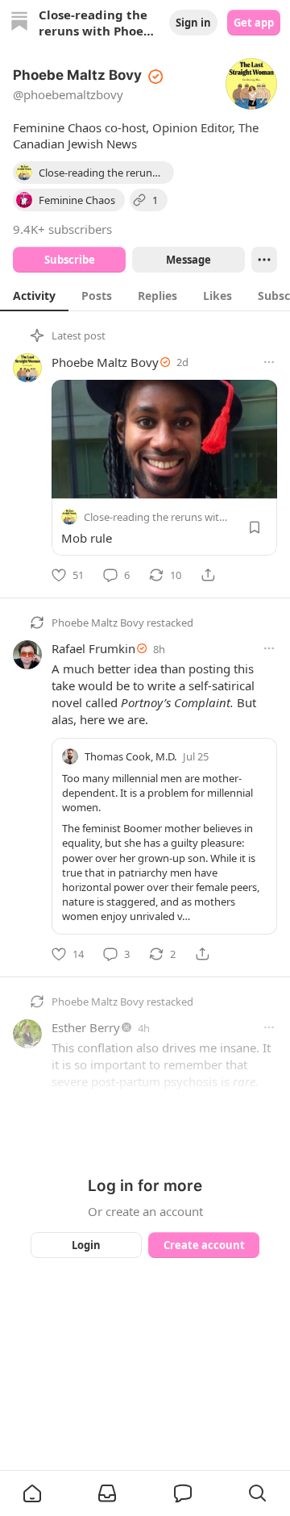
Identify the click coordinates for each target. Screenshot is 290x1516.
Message (188, 259)
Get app (254, 22)
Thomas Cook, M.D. (130, 756)
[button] (32, 1493)
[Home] (19, 23)
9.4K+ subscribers (62, 229)
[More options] (269, 362)
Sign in (193, 22)
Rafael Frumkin (93, 648)
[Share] (208, 575)
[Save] (254, 527)
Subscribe (69, 259)
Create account (204, 1245)
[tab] (34, 295)
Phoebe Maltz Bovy (105, 362)
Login (86, 1245)
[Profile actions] (264, 260)
